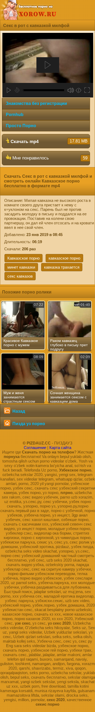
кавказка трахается (61, 267)
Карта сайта (60, 447)
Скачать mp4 (48, 141)
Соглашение (35, 447)
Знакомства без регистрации (36, 103)
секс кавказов (20, 276)
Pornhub (14, 114)
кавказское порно (64, 258)
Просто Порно (21, 125)
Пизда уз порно (28, 423)
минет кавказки (21, 267)
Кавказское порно (23, 258)
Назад (18, 411)
